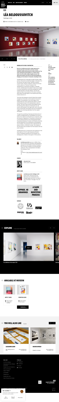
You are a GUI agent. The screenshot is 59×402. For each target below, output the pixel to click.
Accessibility (12, 388)
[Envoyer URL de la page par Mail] (12, 67)
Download (23, 307)
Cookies (54, 388)
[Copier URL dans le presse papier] (9, 67)
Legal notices (19, 388)
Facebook (20, 363)
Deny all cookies (13, 398)
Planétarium (6, 374)
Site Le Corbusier (7, 368)
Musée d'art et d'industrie (9, 367)
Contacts (5, 388)
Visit (14, 2)
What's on (10, 2)
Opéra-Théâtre (6, 370)
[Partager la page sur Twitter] (7, 67)
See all (25, 323)
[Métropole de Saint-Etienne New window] (51, 383)
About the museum (19, 2)
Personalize (20, 397)
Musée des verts (7, 376)
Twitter (19, 365)
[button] (55, 2)
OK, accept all (6, 398)
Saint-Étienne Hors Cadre (8, 378)
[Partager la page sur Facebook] (4, 67)
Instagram (20, 361)
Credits (25, 388)
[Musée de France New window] (40, 383)
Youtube (20, 367)
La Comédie (5, 372)
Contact (25, 2)
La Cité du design (7, 362)
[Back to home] (3, 4)
